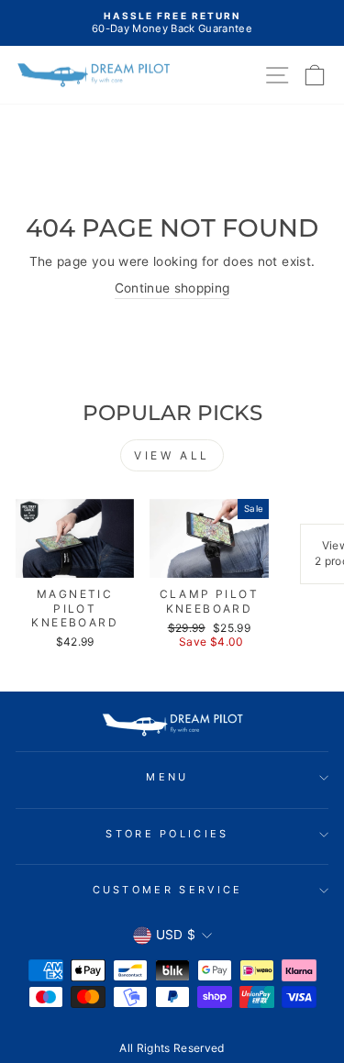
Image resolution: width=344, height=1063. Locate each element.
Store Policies (166, 833)
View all (172, 455)
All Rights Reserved (172, 1048)
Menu (167, 776)
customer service (168, 889)
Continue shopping (172, 288)
